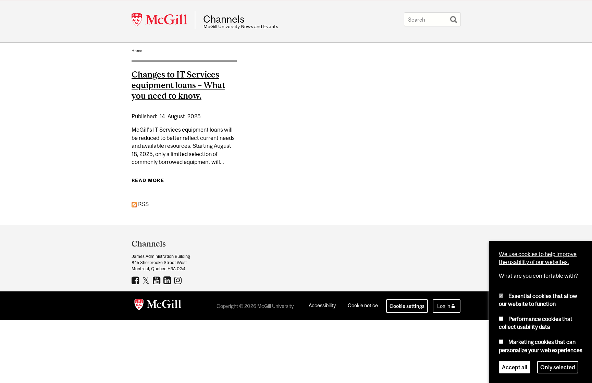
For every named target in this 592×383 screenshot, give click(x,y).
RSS (143, 204)
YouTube (157, 280)
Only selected (557, 367)
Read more (148, 180)
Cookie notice (363, 305)
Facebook (136, 280)
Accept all (514, 367)
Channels (224, 19)
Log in (443, 306)
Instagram (178, 280)
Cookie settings (407, 306)
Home (137, 51)
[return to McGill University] (158, 305)
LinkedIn (168, 280)
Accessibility (322, 305)
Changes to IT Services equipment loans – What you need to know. (178, 85)
